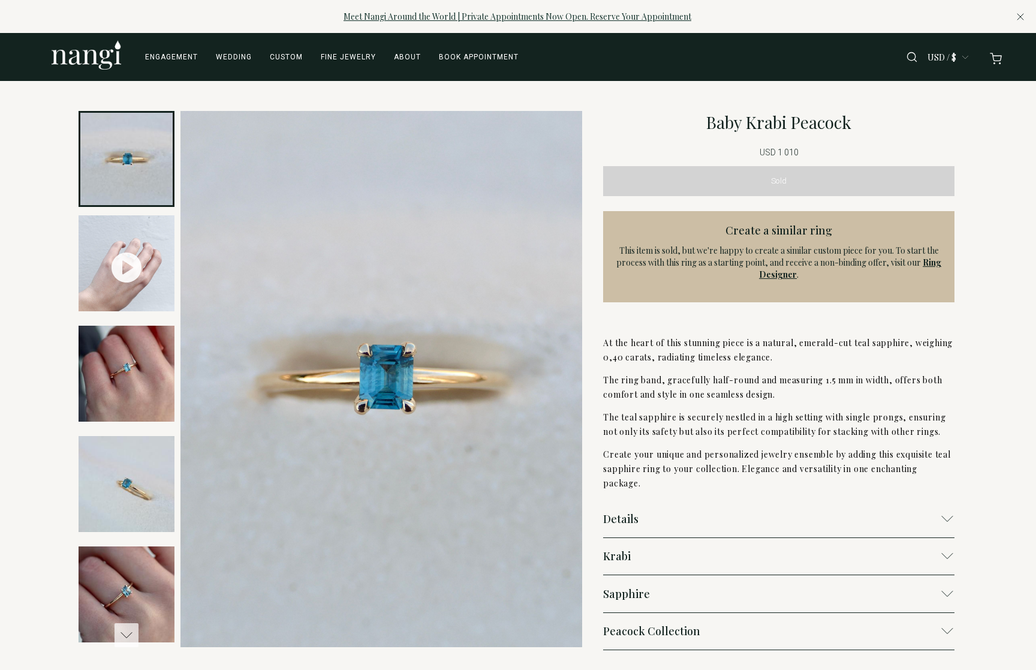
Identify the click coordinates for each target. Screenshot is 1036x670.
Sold (779, 180)
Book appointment (479, 57)
